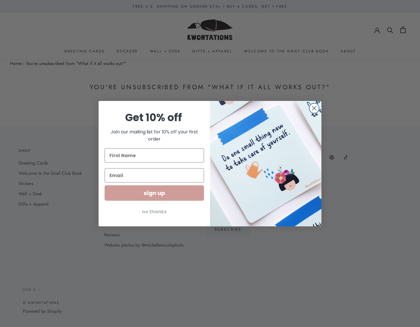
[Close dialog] (314, 108)
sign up (154, 193)
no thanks (154, 211)
